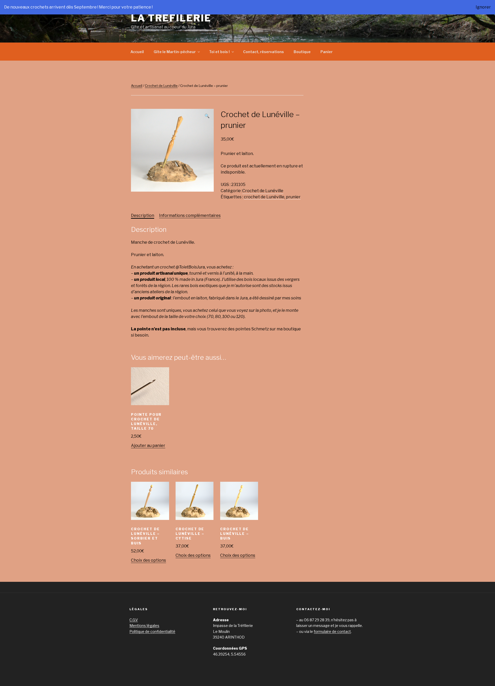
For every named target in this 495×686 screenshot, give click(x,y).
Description (142, 215)
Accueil (137, 52)
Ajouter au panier (148, 445)
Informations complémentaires (190, 215)
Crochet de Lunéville (161, 86)
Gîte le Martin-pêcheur (175, 52)
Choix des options (148, 560)
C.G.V (133, 620)
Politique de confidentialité (152, 631)
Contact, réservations (263, 52)
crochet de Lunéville (264, 196)
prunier (293, 196)
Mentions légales (144, 625)
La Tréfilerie (171, 18)
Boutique (302, 52)
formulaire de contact (332, 631)
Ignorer (483, 7)
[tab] (142, 216)
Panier (326, 52)
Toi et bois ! (219, 52)
